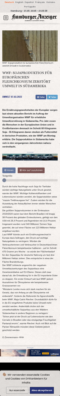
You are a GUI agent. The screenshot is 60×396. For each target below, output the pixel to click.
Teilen (42, 97)
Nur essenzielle (17, 390)
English (19, 2)
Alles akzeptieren (42, 390)
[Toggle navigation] (6, 18)
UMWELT (6, 96)
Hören (10, 170)
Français (40, 2)
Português (30, 6)
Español (29, 2)
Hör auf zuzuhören (32, 170)
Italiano (50, 2)
